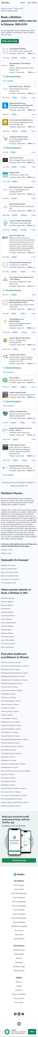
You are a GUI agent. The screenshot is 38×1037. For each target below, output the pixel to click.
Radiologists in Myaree (8, 785)
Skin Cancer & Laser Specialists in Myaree (14, 795)
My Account (19, 930)
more (33, 58)
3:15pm (14, 114)
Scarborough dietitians (8, 615)
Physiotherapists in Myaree (9, 767)
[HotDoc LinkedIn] (19, 1014)
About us (19, 982)
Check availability (8, 81)
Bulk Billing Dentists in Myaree (10, 669)
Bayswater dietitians (7, 626)
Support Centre (19, 970)
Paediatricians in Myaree (8, 760)
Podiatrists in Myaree (7, 774)
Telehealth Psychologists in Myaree (11, 683)
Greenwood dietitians (7, 598)
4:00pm (15, 439)
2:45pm (13, 167)
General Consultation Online (10, 576)
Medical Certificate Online (9, 569)
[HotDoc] (5, 2)
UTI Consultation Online (8, 583)
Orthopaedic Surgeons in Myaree (11, 753)
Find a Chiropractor (19, 902)
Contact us (19, 990)
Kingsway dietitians (7, 633)
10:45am (14, 131)
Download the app (19, 860)
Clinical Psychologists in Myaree (11, 701)
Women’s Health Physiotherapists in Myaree (15, 802)
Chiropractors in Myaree (8, 697)
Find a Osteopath (19, 914)
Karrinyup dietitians (7, 612)
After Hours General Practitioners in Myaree (15, 666)
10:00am (14, 215)
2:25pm (13, 313)
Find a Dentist (19, 889)
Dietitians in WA (18, 8)
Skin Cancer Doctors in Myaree (10, 792)
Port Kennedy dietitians (8, 643)
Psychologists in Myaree (8, 781)
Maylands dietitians (7, 605)
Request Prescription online (9, 572)
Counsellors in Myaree (8, 708)
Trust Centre (19, 1002)
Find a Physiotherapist (19, 893)
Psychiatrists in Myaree (8, 778)
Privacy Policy (19, 998)
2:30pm (23, 313)
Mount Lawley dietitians (8, 622)
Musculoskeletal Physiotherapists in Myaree (14, 739)
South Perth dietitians (8, 640)
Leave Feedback (19, 939)
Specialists (19, 962)
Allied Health (19, 954)
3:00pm (23, 387)
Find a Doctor (19, 885)
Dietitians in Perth (6, 550)
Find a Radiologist (19, 922)
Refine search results (10, 41)
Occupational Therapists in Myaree (12, 746)
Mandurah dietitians (7, 601)
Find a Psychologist (19, 906)
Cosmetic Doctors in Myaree (10, 704)
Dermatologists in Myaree (9, 718)
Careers (19, 986)
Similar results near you (19, 485)
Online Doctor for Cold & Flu (10, 579)
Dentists (19, 958)
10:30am (24, 215)
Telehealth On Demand (8, 565)
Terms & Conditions (19, 994)
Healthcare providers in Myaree (11, 806)
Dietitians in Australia (6, 8)
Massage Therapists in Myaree (10, 736)
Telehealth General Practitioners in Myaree (14, 680)
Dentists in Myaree (7, 715)
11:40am (23, 58)
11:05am (14, 58)
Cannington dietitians (7, 636)
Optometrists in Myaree (8, 750)
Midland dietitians (6, 629)
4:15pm (23, 97)
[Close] (2, 1031)
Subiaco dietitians (6, 619)
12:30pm (15, 332)
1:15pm (24, 460)
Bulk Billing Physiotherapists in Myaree (13, 676)
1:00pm (13, 152)
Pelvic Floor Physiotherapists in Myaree (13, 764)
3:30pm (14, 97)
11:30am (14, 198)
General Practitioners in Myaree (11, 729)
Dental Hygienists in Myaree (10, 711)
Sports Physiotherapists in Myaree (11, 799)
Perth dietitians (6, 608)
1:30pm (24, 332)
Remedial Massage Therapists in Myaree (13, 788)
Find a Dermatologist (19, 918)
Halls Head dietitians (7, 647)
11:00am (24, 131)
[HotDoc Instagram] (23, 1014)
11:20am (23, 230)
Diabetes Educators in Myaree (10, 722)
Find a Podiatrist (19, 897)
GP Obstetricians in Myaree (9, 732)
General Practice (19, 950)
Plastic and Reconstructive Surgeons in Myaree (15, 771)
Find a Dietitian (19, 910)
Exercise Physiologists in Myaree (11, 725)
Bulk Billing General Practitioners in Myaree (14, 673)
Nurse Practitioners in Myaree (10, 743)
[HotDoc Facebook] (15, 1014)
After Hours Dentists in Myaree (11, 662)
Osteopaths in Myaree (8, 757)
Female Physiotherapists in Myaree (11, 690)
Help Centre (19, 934)
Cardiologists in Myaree (8, 694)
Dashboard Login (19, 966)
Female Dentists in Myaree (9, 687)
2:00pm (14, 181)
